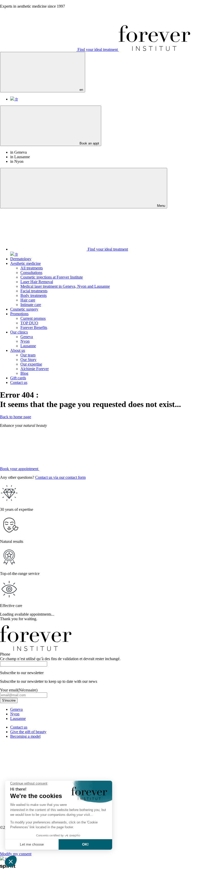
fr (16, 99)
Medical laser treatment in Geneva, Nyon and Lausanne (65, 286)
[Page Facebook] (115, 779)
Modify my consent (15, 854)
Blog (24, 373)
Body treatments (33, 295)
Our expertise (31, 364)
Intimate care (30, 304)
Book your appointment (19, 469)
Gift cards (18, 378)
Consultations (31, 272)
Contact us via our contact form (60, 477)
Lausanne (28, 346)
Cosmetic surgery (24, 309)
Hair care (27, 300)
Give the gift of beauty (28, 732)
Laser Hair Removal (36, 282)
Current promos (33, 318)
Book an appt (89, 143)
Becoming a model (25, 736)
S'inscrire (9, 700)
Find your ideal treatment (97, 49)
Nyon (25, 341)
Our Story (28, 359)
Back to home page (15, 417)
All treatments (31, 268)
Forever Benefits (33, 327)
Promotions (19, 314)
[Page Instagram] (38, 779)
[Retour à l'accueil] (154, 49)
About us (17, 350)
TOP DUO (29, 323)
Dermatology (20, 259)
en (81, 90)
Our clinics (19, 332)
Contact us (18, 382)
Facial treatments (33, 291)
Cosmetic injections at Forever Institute (51, 277)
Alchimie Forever (34, 369)
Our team (27, 355)
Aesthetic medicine (25, 263)
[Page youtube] (115, 819)
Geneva (26, 337)
